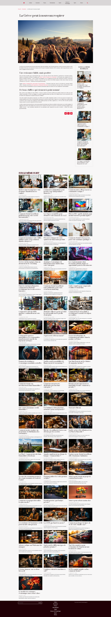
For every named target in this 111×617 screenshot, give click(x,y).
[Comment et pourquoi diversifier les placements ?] (30, 492)
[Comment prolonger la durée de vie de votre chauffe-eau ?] (80, 514)
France (44, 2)
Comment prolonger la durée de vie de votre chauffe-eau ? (79, 524)
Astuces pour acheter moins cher (80, 501)
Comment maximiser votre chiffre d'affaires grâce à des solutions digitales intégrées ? (30, 239)
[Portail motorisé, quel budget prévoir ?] (55, 492)
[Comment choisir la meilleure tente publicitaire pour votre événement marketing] (55, 277)
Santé (60, 2)
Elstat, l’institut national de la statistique (48, 77)
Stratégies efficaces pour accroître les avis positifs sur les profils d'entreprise (55, 313)
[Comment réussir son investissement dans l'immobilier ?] (30, 375)
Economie (38, 2)
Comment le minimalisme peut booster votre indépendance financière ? (82, 105)
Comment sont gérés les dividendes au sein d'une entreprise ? (52, 385)
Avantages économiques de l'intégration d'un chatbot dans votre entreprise (54, 263)
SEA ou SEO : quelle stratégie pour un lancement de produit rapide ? (80, 215)
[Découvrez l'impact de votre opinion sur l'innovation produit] (55, 229)
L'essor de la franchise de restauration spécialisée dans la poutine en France (79, 337)
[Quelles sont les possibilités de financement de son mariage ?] (55, 353)
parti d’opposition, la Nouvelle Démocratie (39, 85)
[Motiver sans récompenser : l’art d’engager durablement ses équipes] (84, 76)
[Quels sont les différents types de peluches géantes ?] (55, 536)
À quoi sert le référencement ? (54, 336)
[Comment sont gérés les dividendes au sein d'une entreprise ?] (55, 375)
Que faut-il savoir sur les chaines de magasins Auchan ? (79, 362)
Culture (30, 2)
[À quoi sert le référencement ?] (55, 327)
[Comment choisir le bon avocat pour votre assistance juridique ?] (80, 229)
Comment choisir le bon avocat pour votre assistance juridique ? (80, 239)
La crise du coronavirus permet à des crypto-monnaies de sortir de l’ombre (30, 478)
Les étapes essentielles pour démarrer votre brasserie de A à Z (83, 162)
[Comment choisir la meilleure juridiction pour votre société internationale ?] (84, 134)
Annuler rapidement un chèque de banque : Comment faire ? (55, 455)
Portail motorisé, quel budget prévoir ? (53, 501)
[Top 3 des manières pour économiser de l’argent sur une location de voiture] (80, 536)
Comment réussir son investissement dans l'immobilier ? (30, 384)
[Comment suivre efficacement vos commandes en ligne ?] (84, 116)
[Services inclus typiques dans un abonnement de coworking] (30, 253)
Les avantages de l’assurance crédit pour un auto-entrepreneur (30, 524)
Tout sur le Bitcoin (75, 408)
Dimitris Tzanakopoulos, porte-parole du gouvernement (34, 83)
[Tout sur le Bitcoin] (80, 399)
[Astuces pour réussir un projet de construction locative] (80, 468)
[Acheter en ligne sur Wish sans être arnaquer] (30, 536)
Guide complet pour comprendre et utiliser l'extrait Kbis (80, 287)
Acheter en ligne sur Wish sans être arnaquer (30, 546)
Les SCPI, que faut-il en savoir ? (54, 523)
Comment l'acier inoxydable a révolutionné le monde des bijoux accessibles (80, 313)
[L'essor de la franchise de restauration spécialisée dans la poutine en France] (80, 327)
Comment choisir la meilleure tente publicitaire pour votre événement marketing (54, 287)
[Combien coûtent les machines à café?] (55, 560)
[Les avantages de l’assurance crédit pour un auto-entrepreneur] (30, 514)
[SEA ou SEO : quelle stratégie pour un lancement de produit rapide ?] (80, 205)
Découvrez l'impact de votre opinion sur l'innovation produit (54, 239)
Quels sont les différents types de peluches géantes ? (55, 546)
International (52, 2)
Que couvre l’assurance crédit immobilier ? (29, 408)
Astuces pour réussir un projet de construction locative (80, 477)
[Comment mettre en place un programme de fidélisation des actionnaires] (30, 421)
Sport (75, 2)
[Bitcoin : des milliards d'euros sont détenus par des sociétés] (55, 421)
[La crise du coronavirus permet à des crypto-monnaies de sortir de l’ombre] (30, 468)
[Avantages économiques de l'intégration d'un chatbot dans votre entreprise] (55, 253)
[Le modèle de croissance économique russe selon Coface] (30, 583)
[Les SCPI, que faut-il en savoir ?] (55, 514)
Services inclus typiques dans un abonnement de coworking (29, 263)
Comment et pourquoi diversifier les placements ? (30, 501)
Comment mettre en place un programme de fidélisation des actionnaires (29, 432)
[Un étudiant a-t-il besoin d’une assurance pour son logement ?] (55, 399)
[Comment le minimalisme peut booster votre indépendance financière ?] (84, 96)
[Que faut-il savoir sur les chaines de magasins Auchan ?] (80, 353)
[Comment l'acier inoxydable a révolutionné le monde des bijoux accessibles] (80, 303)
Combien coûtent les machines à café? (54, 570)
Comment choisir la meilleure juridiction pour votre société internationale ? (83, 144)
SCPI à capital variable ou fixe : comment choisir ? (79, 570)
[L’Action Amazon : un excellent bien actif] (30, 560)
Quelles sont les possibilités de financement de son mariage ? (54, 362)
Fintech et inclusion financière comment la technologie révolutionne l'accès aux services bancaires (30, 288)
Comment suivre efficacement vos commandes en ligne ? (83, 125)
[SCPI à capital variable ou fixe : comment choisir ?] (80, 560)
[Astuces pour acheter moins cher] (80, 492)
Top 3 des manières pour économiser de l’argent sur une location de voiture (79, 547)
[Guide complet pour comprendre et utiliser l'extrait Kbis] (80, 277)
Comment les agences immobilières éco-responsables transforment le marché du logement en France (29, 338)
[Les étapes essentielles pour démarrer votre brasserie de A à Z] (84, 154)
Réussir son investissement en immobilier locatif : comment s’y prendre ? (79, 385)
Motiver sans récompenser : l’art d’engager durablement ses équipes (83, 86)
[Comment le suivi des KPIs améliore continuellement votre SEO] (30, 303)
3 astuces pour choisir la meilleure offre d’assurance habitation (80, 455)
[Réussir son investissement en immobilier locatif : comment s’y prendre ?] (80, 375)
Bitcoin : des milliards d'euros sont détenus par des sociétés (55, 431)
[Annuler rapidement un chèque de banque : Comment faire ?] (55, 445)
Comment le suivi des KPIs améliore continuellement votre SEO (29, 313)
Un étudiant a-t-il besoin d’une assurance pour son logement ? (54, 408)
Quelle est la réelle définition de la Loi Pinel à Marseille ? (80, 431)
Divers (81, 2)
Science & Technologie (67, 2)
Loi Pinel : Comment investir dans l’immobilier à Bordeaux (30, 455)
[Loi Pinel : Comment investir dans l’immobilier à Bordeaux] (30, 445)
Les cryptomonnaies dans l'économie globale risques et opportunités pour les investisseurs (80, 263)
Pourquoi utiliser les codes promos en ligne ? (55, 477)
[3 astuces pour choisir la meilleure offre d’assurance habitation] (80, 445)
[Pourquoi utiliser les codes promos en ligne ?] (55, 468)
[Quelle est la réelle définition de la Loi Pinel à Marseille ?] (80, 421)
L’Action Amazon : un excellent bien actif (29, 570)
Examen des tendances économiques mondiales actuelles (30, 362)
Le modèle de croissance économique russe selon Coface (29, 592)
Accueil (19, 9)
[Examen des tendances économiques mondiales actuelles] (30, 353)
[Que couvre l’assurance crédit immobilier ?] (30, 399)
